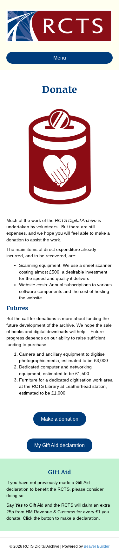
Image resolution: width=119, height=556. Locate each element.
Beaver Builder (96, 546)
